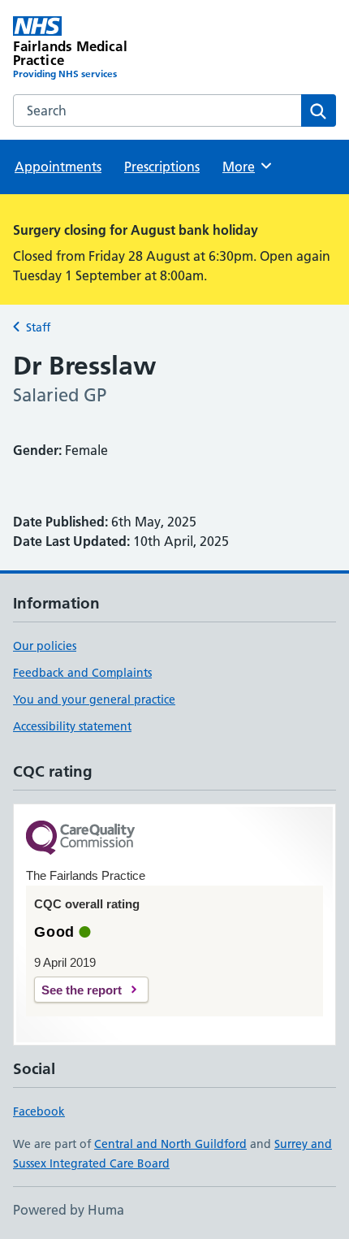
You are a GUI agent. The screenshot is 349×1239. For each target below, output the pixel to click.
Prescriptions (162, 166)
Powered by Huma (68, 1210)
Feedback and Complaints (82, 672)
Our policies (44, 646)
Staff (38, 327)
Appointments (58, 166)
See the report (81, 990)
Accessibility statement (72, 726)
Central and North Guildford (170, 1144)
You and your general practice (94, 699)
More (245, 166)
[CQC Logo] (80, 839)
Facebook (39, 1111)
